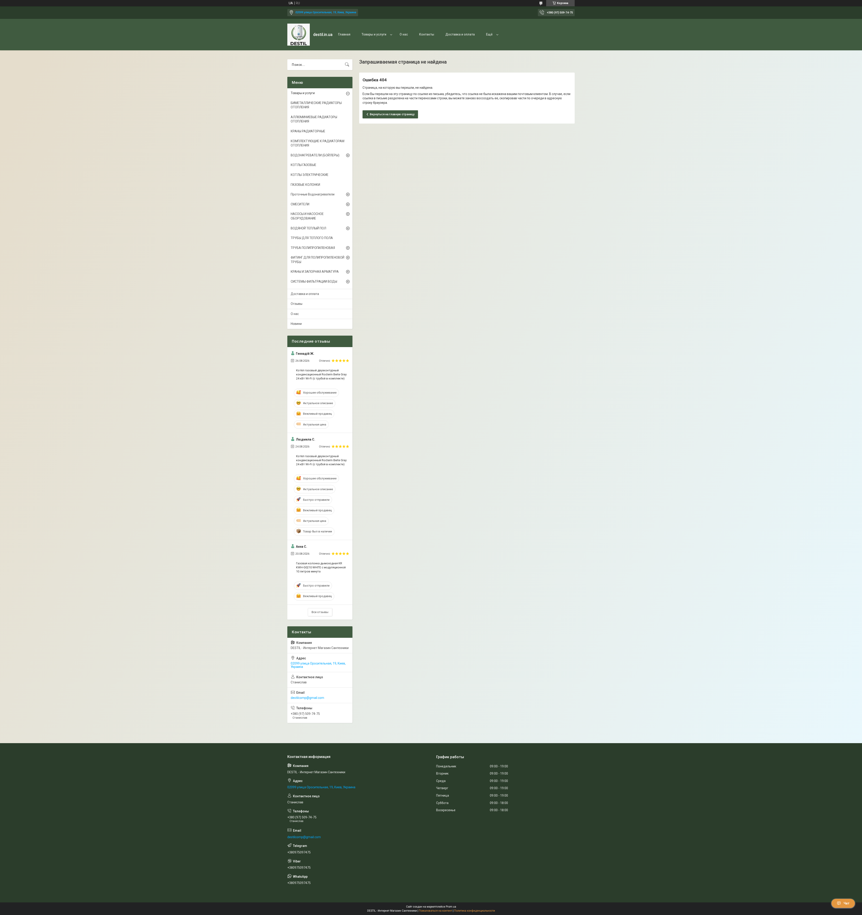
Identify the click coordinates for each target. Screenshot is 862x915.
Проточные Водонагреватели (312, 194)
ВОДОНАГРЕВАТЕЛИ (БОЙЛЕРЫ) (315, 155)
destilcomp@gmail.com (307, 698)
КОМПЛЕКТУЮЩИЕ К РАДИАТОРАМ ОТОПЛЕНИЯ (317, 143)
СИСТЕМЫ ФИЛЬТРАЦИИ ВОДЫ (314, 281)
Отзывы (296, 304)
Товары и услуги (374, 34)
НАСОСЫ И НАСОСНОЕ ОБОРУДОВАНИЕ (307, 216)
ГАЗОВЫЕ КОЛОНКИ (305, 184)
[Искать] (347, 64)
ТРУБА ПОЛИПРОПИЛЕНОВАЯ (313, 248)
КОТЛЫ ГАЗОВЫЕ (303, 165)
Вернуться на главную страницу (392, 114)
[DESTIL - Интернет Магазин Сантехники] (298, 35)
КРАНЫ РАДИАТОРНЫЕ (308, 131)
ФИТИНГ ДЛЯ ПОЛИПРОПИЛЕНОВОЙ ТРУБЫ (317, 260)
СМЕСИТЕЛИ (300, 204)
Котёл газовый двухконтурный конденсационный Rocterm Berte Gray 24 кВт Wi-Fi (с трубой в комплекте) (321, 374)
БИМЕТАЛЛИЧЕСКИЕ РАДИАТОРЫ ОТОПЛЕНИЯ (316, 105)
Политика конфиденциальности (474, 910)
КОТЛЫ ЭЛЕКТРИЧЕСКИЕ (309, 175)
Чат (846, 903)
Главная (344, 34)
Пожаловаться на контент (435, 910)
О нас (404, 34)
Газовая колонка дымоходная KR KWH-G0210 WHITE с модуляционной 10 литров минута (321, 567)
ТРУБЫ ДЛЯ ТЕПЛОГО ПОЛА (312, 238)
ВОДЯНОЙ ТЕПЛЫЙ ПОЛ (308, 228)
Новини (296, 324)
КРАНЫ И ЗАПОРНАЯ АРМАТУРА (315, 271)
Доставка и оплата (460, 34)
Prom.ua (451, 906)
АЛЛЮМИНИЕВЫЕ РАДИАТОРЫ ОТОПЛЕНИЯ (314, 119)
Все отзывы (320, 612)
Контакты (426, 34)
